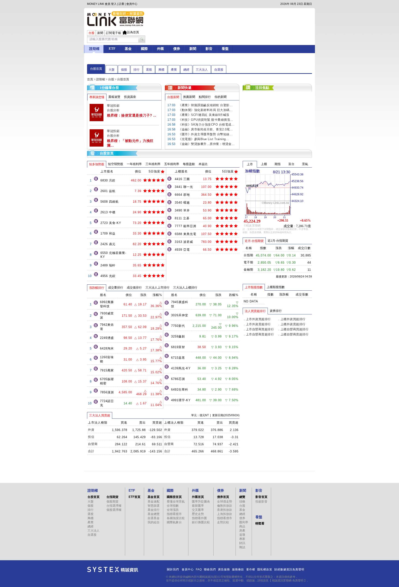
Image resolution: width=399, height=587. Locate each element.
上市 (250, 164)
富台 (291, 164)
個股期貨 (112, 501)
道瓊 (242, 534)
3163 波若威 (184, 242)
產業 (174, 69)
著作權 (250, 569)
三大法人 (202, 69)
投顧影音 (261, 501)
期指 (278, 164)
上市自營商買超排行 (260, 329)
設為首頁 (133, 32)
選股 (149, 69)
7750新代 (178, 326)
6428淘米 (107, 348)
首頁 (90, 79)
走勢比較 (223, 522)
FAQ (199, 569)
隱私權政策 (264, 569)
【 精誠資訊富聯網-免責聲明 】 (288, 580)
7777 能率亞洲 (185, 226)
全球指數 (173, 505)
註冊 (121, 4)
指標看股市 (174, 514)
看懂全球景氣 (176, 501)
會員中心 (131, 4)
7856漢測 (107, 392)
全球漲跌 (173, 510)
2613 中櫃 (107, 212)
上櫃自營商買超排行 (295, 329)
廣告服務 (224, 569)
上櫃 (264, 164)
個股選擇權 (113, 510)
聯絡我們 (210, 569)
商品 (242, 526)
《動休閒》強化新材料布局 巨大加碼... (205, 110)
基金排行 (154, 510)
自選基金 (154, 518)
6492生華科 (179, 389)
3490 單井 (182, 210)
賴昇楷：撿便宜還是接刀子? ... (131, 115)
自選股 (218, 69)
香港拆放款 (224, 510)
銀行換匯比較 (201, 522)
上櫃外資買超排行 (293, 319)
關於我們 (173, 569)
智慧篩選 (154, 505)
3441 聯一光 (184, 187)
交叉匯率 (198, 510)
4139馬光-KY (181, 368)
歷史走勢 (198, 514)
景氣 (305, 164)
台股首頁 (96, 68)
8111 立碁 (182, 218)
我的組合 (154, 522)
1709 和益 (107, 233)
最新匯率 (198, 505)
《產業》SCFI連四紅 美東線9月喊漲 (203, 115)
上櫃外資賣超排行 (293, 324)
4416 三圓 (182, 179)
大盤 (112, 69)
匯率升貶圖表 (201, 501)
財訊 (242, 543)
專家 (242, 539)
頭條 (242, 501)
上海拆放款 (224, 514)
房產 (242, 530)
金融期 (248, 269)
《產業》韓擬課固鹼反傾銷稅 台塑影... (205, 105)
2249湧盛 (107, 338)
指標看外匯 (199, 518)
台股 (111, 79)
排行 (136, 69)
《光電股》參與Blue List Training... (203, 139)
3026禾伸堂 (179, 315)
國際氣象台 (174, 522)
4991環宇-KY (181, 400)
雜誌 (242, 547)
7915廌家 (107, 370)
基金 (242, 510)
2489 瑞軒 (107, 265)
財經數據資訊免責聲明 (289, 569)
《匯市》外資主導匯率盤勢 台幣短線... (205, 134)
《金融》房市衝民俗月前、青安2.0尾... (205, 129)
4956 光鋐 (107, 276)
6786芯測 (178, 379)
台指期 (248, 255)
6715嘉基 (178, 357)
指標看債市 (224, 518)
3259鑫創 (178, 336)
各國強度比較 (176, 518)
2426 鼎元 (107, 244)
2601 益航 (107, 191)
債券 (242, 518)
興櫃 (161, 69)
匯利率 (243, 522)
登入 (114, 4)
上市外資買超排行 (258, 319)
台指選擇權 (113, 505)
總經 (186, 69)
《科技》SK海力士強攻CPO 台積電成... (206, 124)
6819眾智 (178, 347)
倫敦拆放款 (224, 505)
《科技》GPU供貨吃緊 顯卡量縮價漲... (205, 119)
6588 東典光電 (185, 234)
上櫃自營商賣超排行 (295, 334)
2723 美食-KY (110, 223)
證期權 (100, 79)
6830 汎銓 (107, 180)
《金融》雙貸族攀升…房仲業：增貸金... (206, 144)
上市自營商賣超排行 (260, 334)
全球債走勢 (224, 501)
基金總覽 (154, 514)
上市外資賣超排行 (258, 324)
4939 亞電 (182, 249)
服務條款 (238, 569)
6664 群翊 (182, 194)
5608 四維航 (109, 201)
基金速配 (154, 501)
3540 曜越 (182, 202)
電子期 (248, 262)
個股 (124, 69)
